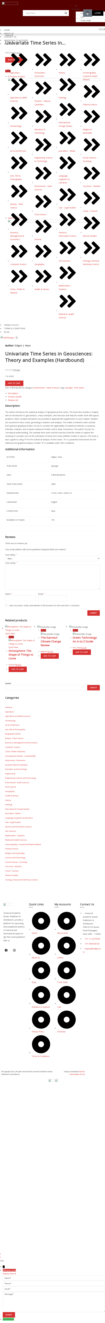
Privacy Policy (11, 325)
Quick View (10, 633)
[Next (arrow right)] (100, 661)
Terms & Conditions (14, 328)
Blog (6, 332)
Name (8, 594)
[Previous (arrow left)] (5, 661)
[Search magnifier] (66, 13)
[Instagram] (14, 950)
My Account (76, 7)
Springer (69, 387)
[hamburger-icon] (102, 29)
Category (9, 43)
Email (41, 594)
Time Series (79, 387)
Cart (82, 17)
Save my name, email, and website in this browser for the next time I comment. (44, 605)
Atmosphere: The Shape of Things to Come (21, 654)
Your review (11, 563)
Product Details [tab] (15, 396)
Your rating (11, 555)
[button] (78, 7)
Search (8, 683)
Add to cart (14, 383)
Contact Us (10, 36)
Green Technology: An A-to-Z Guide (85, 639)
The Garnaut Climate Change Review (51, 641)
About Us (9, 33)
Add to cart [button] (17, 669)
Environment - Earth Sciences (46, 387)
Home (7, 30)
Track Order (86, 20)
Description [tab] (13, 393)
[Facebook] (6, 950)
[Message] (54, 1301)
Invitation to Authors (16, 40)
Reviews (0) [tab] (13, 400)
